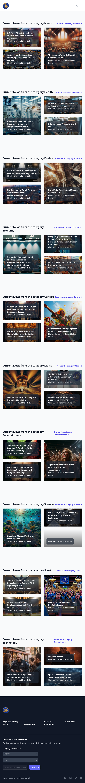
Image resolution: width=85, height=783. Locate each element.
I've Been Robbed (55, 656)
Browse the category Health (69, 92)
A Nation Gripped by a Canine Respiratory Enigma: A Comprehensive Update (20, 124)
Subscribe (35, 767)
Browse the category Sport (69, 570)
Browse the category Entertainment (63, 433)
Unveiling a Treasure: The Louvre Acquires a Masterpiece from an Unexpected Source (21, 309)
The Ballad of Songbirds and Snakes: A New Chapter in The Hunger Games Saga (20, 470)
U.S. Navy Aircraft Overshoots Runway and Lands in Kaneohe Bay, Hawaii (21, 36)
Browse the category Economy (67, 228)
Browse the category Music (69, 366)
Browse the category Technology (63, 640)
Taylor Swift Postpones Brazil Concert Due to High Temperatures (61, 467)
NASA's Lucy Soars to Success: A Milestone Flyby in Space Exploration (62, 515)
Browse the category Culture (68, 297)
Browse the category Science (68, 504)
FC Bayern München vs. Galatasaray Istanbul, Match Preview (20, 605)
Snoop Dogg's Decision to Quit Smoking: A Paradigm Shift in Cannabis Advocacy (20, 448)
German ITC (11, 778)
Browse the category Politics (68, 158)
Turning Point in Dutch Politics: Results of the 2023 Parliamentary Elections (21, 193)
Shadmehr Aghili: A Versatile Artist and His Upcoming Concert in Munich (62, 377)
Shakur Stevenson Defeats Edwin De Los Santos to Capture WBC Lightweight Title (21, 583)
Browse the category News (69, 23)
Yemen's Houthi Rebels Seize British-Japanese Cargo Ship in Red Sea (20, 58)
